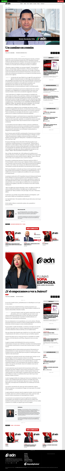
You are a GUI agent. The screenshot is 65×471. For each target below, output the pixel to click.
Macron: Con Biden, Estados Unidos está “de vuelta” (50, 90)
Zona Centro (45, 95)
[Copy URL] (59, 53)
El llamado (45, 243)
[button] (57, 4)
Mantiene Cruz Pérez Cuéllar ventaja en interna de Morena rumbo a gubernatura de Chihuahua (50, 73)
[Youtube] (16, 463)
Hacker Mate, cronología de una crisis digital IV (50, 125)
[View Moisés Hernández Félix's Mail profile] (16, 214)
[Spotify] (11, 463)
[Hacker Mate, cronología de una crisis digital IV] (32, 236)
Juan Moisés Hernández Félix (16, 224)
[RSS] (10, 463)
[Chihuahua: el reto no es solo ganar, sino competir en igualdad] (13, 236)
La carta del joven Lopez (49, 112)
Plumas (9, 7)
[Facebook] (54, 53)
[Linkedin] (8, 463)
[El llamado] (51, 236)
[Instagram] (7, 463)
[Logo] (8, 4)
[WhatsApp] (52, 53)
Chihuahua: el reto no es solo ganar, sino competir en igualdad (50, 118)
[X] (56, 53)
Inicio (6, 7)
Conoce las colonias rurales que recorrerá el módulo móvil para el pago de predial (51, 97)
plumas (23, 224)
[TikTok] (13, 463)
